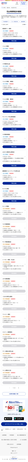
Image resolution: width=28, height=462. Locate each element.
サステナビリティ (22, 459)
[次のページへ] (18, 388)
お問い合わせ (10, 444)
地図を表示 (14, 458)
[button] (14, 32)
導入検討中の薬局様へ (23, 3)
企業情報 (4, 435)
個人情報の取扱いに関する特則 (9, 439)
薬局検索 (16, 4)
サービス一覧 (5, 459)
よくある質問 (23, 439)
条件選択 (5, 21)
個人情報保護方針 (21, 435)
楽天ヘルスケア (14, 453)
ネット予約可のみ (14, 21)
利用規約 (12, 435)
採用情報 (19, 444)
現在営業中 (23, 21)
